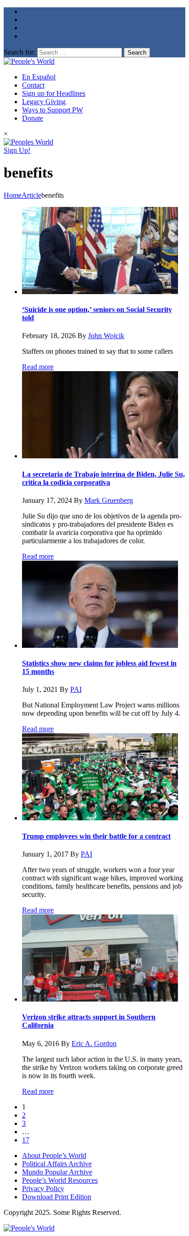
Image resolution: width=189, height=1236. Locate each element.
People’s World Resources (60, 1180)
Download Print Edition (56, 1197)
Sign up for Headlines (53, 93)
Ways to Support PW (52, 110)
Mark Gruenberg (108, 500)
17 (25, 1140)
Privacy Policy (43, 1188)
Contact (33, 85)
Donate (32, 118)
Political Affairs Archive (57, 1164)
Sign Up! (17, 150)
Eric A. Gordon (94, 1043)
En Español (39, 77)
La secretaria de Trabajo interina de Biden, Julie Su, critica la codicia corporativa (103, 478)
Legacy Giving (44, 102)
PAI (76, 689)
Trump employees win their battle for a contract (96, 836)
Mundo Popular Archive (57, 1172)
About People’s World (54, 1155)
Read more (38, 367)
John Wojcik (106, 336)
